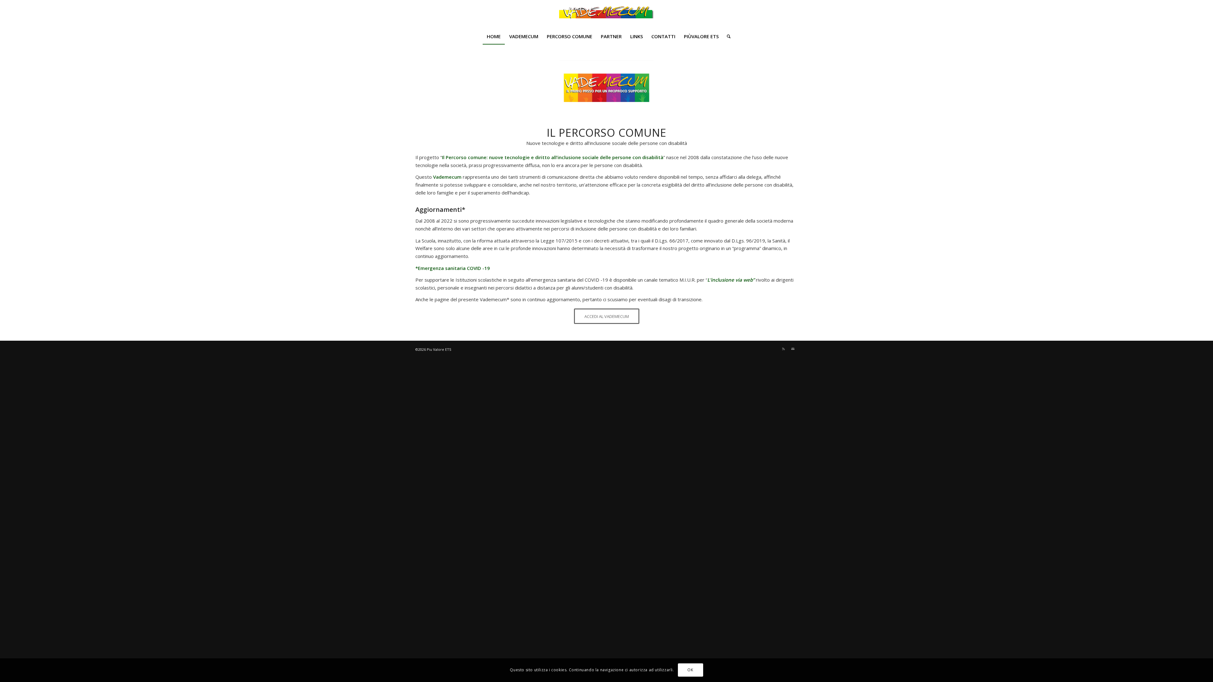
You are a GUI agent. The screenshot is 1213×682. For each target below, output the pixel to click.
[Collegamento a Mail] (793, 349)
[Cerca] (727, 36)
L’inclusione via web (730, 280)
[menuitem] (494, 36)
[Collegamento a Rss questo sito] (783, 349)
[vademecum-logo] (606, 14)
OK (690, 670)
